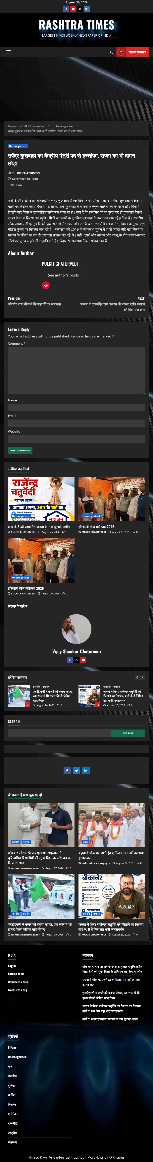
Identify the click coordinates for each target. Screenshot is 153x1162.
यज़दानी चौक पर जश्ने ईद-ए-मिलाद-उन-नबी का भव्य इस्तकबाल (111, 855)
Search (14, 721)
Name (12, 400)
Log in (12, 965)
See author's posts (63, 275)
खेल (10, 1066)
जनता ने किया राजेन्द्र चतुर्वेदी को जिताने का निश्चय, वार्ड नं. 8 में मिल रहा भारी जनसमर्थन (19, 696)
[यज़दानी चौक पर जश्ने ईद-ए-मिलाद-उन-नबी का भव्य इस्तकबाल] (111, 825)
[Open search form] (111, 52)
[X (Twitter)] (80, 9)
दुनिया (11, 1085)
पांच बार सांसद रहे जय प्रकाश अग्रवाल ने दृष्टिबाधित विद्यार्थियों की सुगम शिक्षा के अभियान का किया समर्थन (39, 857)
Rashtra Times (76, 24)
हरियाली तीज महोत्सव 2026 (96, 526)
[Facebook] (66, 9)
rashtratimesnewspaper (25, 868)
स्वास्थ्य (12, 1142)
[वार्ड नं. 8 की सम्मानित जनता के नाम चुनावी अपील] (41, 499)
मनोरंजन (13, 1113)
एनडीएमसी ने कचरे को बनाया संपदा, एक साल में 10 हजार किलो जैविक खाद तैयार (40, 927)
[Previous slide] (137, 677)
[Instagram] (87, 9)
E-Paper (13, 1047)
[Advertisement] (76, 87)
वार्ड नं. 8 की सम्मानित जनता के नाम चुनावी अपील (39, 526)
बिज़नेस (12, 1104)
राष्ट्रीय (46, 687)
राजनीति (37, 687)
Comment (17, 343)
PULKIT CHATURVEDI (26, 173)
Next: (112, 303)
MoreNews (95, 1157)
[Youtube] (73, 9)
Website (14, 431)
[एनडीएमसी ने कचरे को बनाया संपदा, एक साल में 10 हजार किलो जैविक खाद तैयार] (41, 896)
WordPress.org (17, 989)
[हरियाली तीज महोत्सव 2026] (111, 499)
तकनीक (12, 1075)
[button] (8, 52)
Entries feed (16, 973)
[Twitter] (76, 660)
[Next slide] (142, 677)
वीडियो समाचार (137, 51)
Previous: (34, 300)
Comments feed (18, 982)
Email (12, 416)
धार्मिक (85, 842)
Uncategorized (17, 146)
